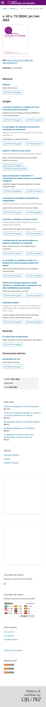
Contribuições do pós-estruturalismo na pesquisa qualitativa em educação (20, 241)
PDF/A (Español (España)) (16, 168)
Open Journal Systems (13, 650)
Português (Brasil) (11, 455)
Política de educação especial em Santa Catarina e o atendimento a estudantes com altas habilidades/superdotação (22, 285)
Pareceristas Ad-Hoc (11, 359)
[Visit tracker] (5, 584)
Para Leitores (9, 632)
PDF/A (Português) (13, 92)
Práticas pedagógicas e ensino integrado (21, 406)
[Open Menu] (2, 2)
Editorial (6, 84)
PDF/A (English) (35, 120)
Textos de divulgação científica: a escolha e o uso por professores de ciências (22, 414)
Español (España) (11, 463)
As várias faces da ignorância (15, 336)
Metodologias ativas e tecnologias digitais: (22, 422)
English (7, 459)
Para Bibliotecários (11, 639)
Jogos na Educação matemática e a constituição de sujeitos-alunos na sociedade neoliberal (22, 178)
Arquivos (13, 8)
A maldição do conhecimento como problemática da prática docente (19, 435)
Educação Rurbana (22, 306)
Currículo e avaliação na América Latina (21, 222)
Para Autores (9, 636)
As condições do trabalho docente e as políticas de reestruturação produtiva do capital (20, 263)
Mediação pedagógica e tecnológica (19, 428)
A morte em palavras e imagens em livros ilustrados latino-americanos (21, 108)
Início (5, 8)
